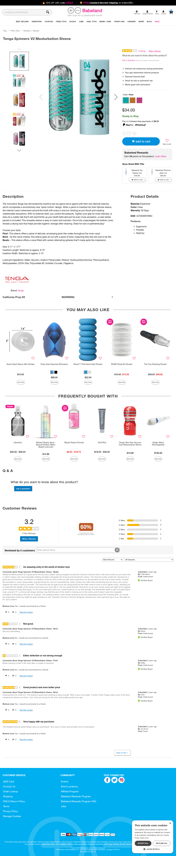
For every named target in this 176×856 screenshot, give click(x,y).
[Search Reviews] (117, 550)
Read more (144, 838)
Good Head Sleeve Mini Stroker (21, 364)
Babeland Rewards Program (76, 796)
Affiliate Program (70, 791)
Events (64, 781)
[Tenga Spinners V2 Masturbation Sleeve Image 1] (78, 97)
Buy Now (20, 382)
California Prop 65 (39, 297)
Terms (6, 806)
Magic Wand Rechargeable (158, 443)
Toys (5, 31)
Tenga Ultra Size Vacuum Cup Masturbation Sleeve (130, 443)
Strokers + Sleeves (31, 31)
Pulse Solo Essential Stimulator (54, 364)
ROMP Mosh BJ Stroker (121, 364)
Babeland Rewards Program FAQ (78, 801)
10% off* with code (57, 2)
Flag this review (26, 612)
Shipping (8, 796)
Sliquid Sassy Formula (74, 442)
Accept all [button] (143, 843)
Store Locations (69, 786)
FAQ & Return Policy (14, 801)
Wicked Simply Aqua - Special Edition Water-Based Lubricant (46, 444)
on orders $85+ (107, 2)
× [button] (170, 823)
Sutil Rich (102, 442)
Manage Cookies (12, 816)
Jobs (63, 806)
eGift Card (8, 781)
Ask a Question (128, 60)
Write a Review (155, 51)
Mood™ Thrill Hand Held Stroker (88, 364)
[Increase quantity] (134, 133)
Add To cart (143, 141)
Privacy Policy (10, 811)
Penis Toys (15, 31)
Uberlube (18, 442)
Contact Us (9, 786)
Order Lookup (10, 791)
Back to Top (121, 753)
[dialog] (152, 836)
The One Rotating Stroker (155, 364)
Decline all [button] (161, 843)
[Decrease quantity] (124, 133)
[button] (116, 97)
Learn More (160, 156)
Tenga (21, 290)
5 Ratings (142, 51)
